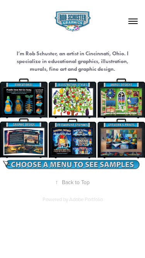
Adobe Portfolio (86, 199)
